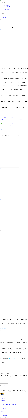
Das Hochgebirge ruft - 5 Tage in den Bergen (11, 119)
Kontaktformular (20, 391)
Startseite (3, 400)
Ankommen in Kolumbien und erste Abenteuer (11, 125)
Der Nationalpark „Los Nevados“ (9, 404)
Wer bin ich (3, 408)
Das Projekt (3, 411)
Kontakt (3, 412)
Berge (2, 401)
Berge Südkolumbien (7, 407)
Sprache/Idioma (3, 373)
